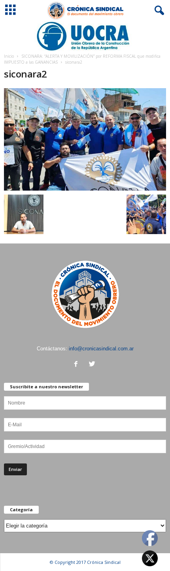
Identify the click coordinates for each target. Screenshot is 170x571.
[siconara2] (85, 139)
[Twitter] (93, 365)
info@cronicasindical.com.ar (101, 349)
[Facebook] (78, 365)
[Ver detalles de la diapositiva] (85, 36)
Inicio (9, 56)
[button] (157, 10)
